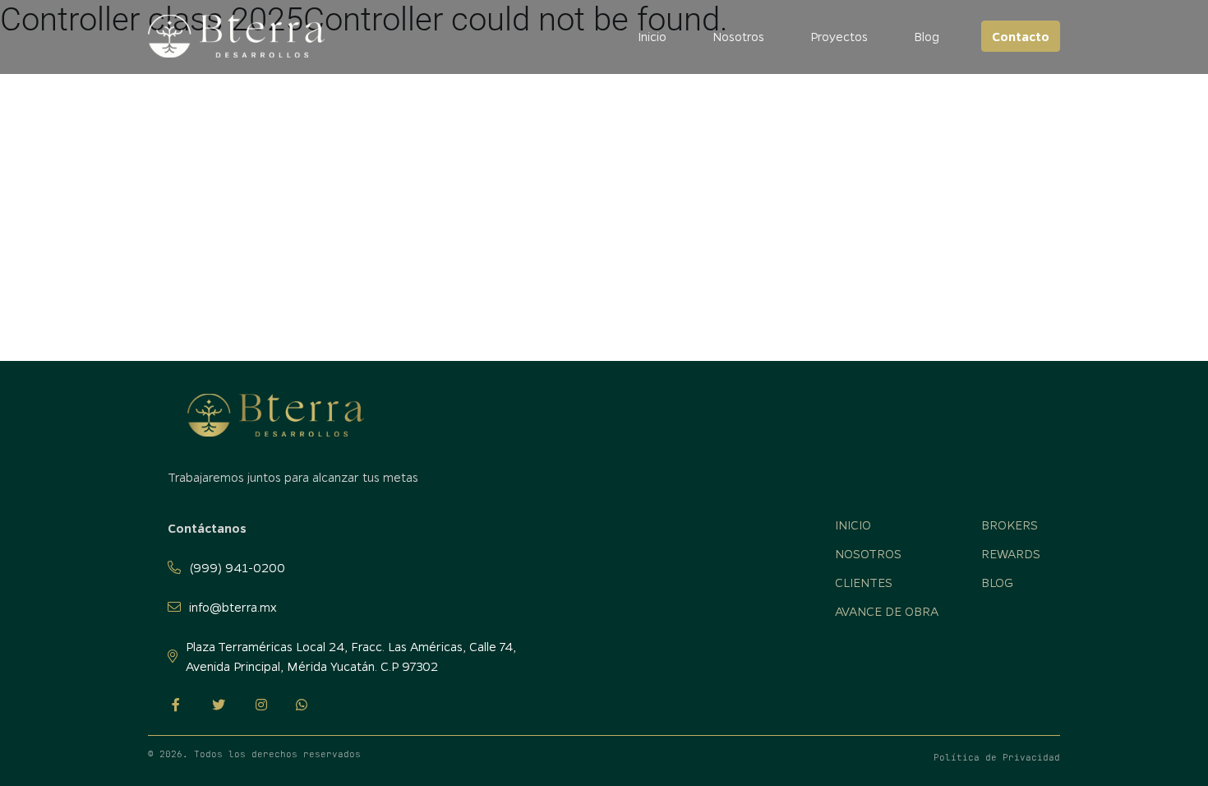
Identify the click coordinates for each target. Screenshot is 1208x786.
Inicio (652, 36)
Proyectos (839, 36)
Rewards (1010, 553)
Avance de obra (886, 611)
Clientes (863, 582)
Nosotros (738, 36)
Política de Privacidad (997, 757)
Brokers (1009, 524)
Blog (926, 36)
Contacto (1020, 36)
